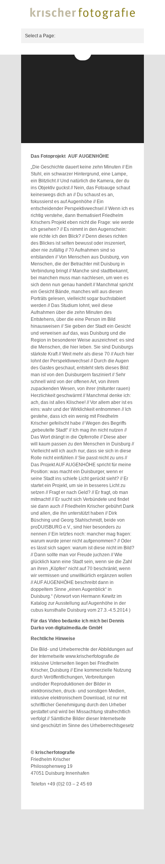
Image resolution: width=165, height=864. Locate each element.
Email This (128, 795)
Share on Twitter (109, 795)
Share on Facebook (119, 795)
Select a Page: (40, 35)
